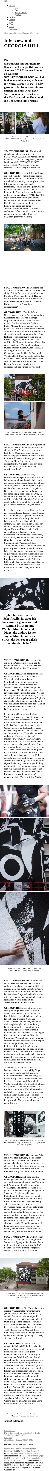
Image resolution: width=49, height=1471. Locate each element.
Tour (11, 24)
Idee (16, 8)
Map (11, 22)
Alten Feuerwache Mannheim (25, 1453)
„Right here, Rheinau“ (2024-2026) (18, 1438)
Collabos (13, 29)
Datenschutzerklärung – (27, 1449)
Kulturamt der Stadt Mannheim (27, 1458)
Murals (12, 19)
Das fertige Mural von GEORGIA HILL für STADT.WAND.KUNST (22, 1432)
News (11, 26)
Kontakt (18, 15)
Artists (12, 17)
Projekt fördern (21, 12)
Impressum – (10, 1449)
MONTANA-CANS (12, 1460)
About (12, 5)
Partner (18, 10)
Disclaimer (9, 1451)
